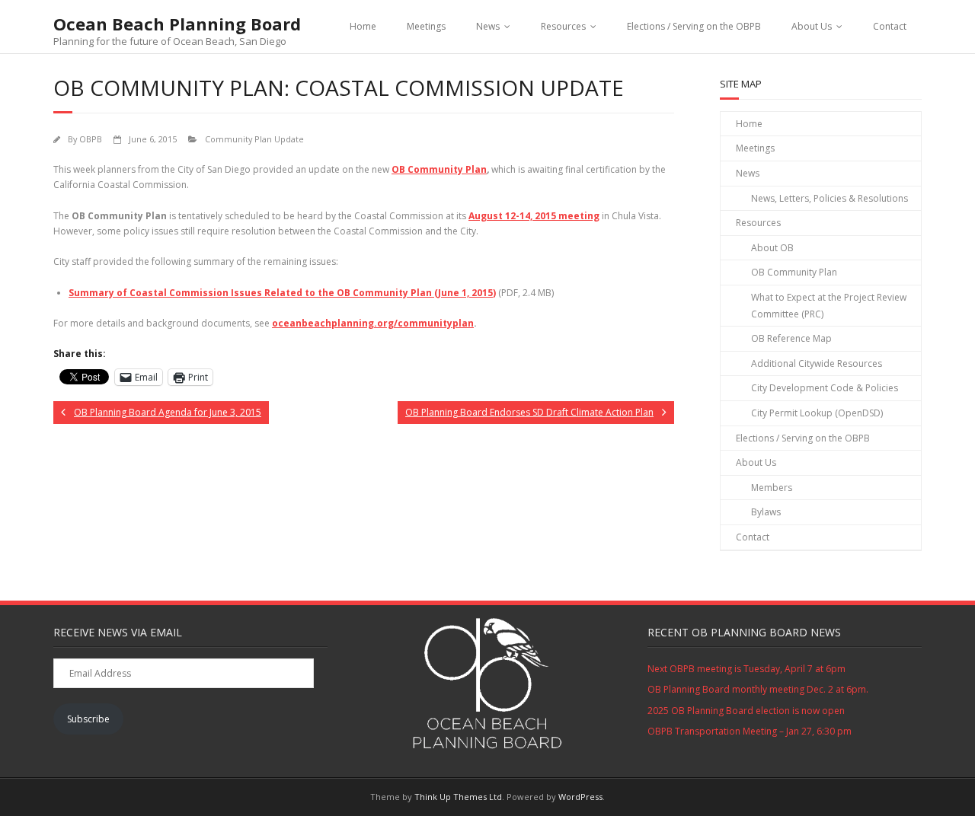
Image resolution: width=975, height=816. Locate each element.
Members (771, 487)
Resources (563, 26)
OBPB (90, 139)
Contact (889, 26)
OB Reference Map (791, 338)
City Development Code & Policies (824, 387)
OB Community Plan (439, 169)
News (488, 26)
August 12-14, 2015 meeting (533, 215)
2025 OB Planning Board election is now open (746, 710)
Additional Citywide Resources (816, 363)
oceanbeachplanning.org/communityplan (373, 323)
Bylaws (766, 511)
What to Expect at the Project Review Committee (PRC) (828, 305)
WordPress (580, 796)
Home (363, 26)
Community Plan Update (254, 139)
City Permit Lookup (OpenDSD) (817, 412)
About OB (772, 247)
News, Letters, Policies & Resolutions (829, 198)
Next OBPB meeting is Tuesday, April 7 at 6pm (746, 668)
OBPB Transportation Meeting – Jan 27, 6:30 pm (749, 731)
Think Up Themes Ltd (458, 796)
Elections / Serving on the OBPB (694, 26)
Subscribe (88, 718)
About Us (811, 26)
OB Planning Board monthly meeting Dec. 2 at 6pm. (757, 689)
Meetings (426, 26)
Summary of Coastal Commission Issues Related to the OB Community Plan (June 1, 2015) (282, 292)
